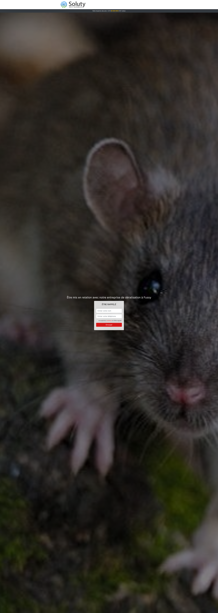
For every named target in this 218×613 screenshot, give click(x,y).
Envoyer (109, 325)
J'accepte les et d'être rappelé (109, 320)
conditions (109, 320)
